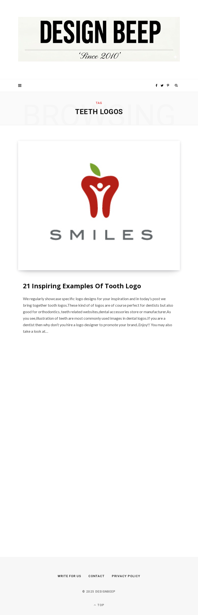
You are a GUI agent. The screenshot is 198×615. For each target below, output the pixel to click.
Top (100, 605)
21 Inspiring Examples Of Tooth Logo (82, 285)
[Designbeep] (99, 39)
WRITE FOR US (69, 576)
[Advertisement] (54, 446)
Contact (96, 576)
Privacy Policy (126, 576)
